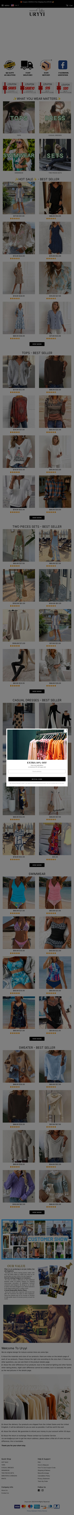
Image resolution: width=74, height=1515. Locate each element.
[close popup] (65, 731)
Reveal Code (37, 779)
